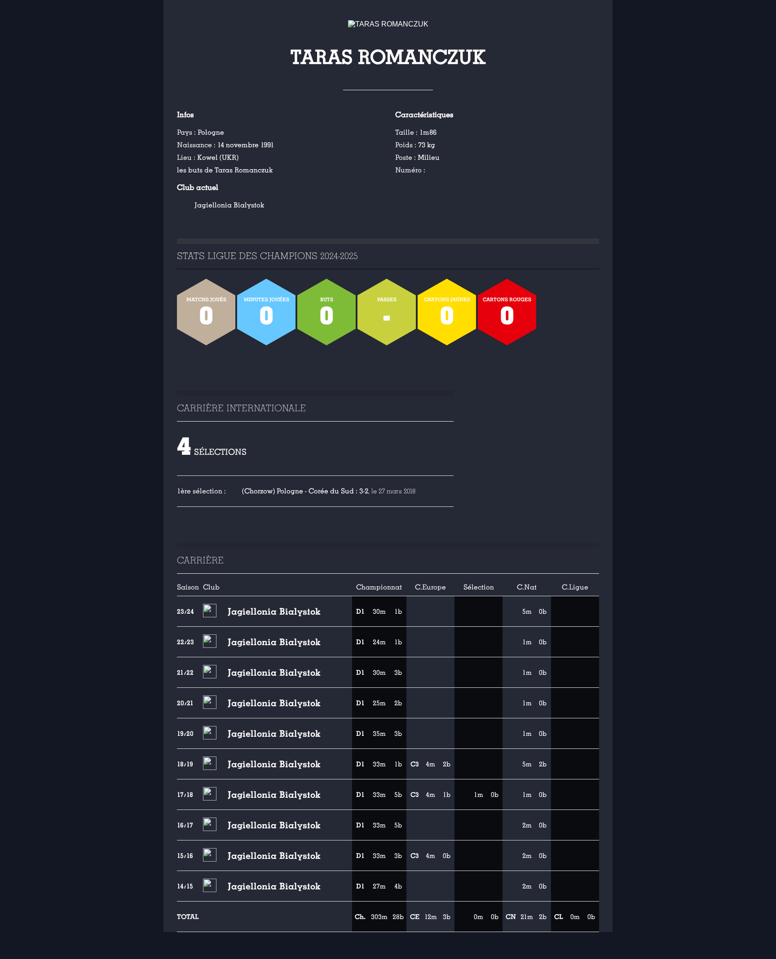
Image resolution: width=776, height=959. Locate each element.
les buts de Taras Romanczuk (225, 170)
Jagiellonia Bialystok (229, 205)
